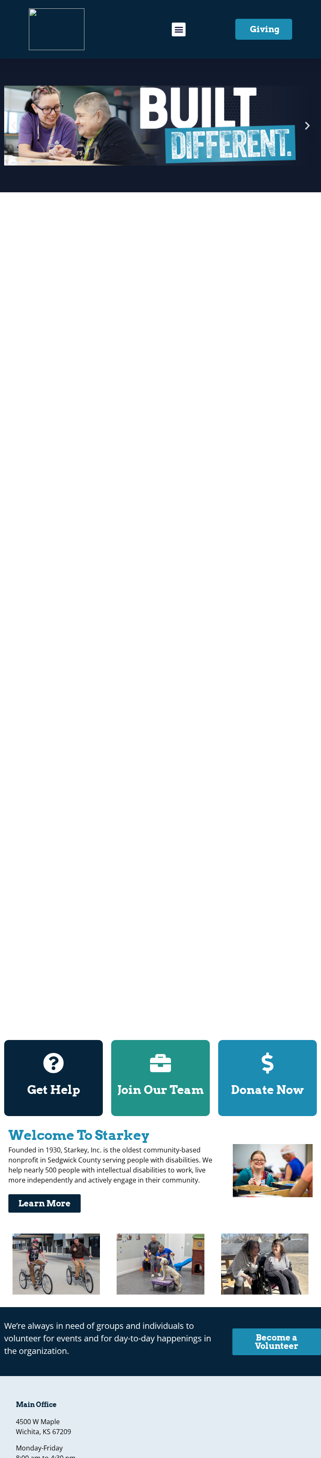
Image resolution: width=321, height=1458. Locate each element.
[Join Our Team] (160, 1063)
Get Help (53, 1090)
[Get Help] (53, 1063)
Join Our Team (160, 1090)
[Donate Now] (267, 1063)
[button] (179, 29)
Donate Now (267, 1090)
